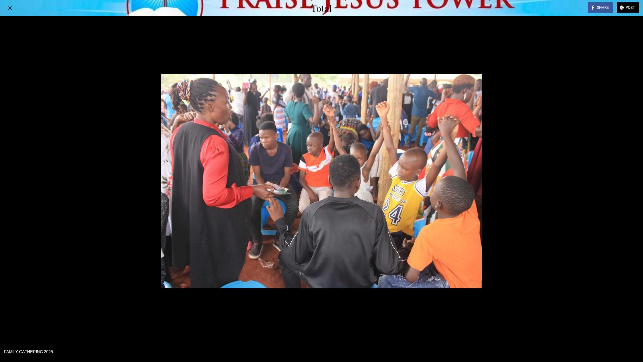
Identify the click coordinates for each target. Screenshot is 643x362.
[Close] (10, 8)
